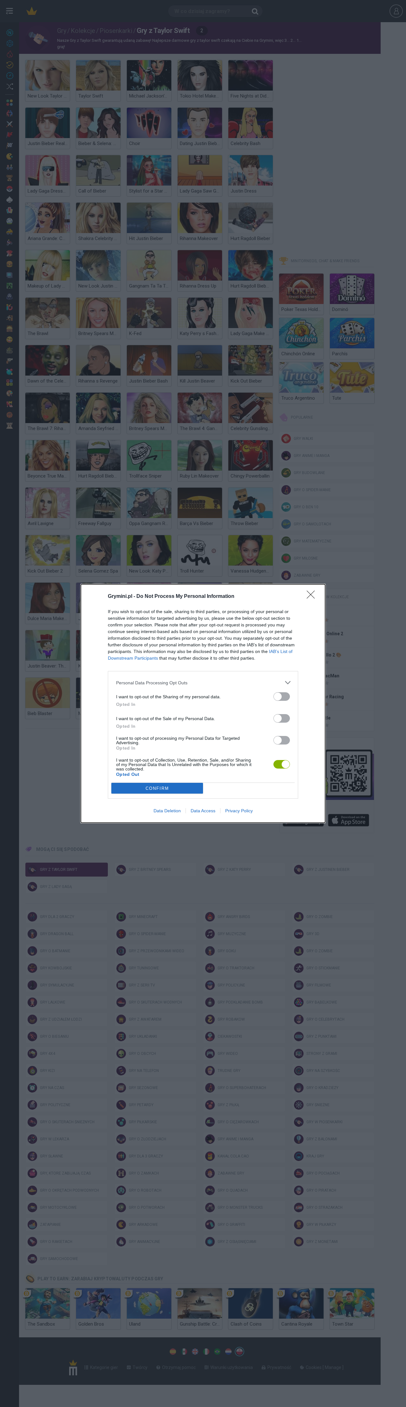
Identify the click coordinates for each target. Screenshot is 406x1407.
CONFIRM (157, 788)
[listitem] (203, 682)
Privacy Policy (239, 810)
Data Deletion (167, 810)
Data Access (203, 810)
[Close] (313, 597)
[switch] (281, 696)
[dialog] (203, 703)
